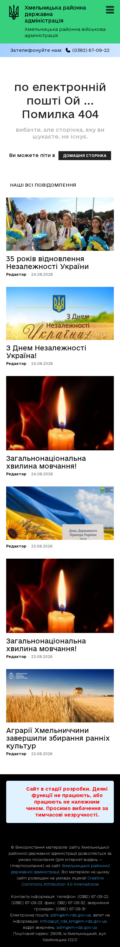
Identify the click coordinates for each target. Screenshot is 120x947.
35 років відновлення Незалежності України (47, 262)
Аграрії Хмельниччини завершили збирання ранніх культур (58, 738)
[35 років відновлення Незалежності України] (60, 224)
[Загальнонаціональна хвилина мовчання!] (60, 413)
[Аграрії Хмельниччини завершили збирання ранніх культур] (60, 695)
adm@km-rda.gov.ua (70, 915)
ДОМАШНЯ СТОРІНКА (84, 156)
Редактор (16, 274)
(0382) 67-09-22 (91, 50)
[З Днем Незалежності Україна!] (60, 313)
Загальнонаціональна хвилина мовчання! (46, 462)
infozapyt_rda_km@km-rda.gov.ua (73, 921)
